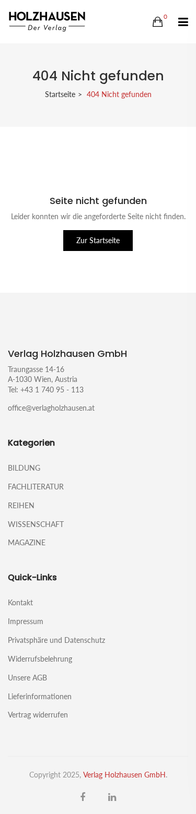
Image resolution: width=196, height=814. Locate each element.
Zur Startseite (98, 240)
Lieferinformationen (40, 696)
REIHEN (21, 505)
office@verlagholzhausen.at (51, 407)
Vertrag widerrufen (38, 714)
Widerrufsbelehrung (40, 658)
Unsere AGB (27, 677)
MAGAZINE (26, 542)
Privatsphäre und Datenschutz (56, 640)
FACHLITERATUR (36, 486)
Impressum (25, 621)
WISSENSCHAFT (36, 524)
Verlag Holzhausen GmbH (124, 774)
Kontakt (20, 602)
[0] (158, 22)
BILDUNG (24, 467)
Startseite (60, 94)
